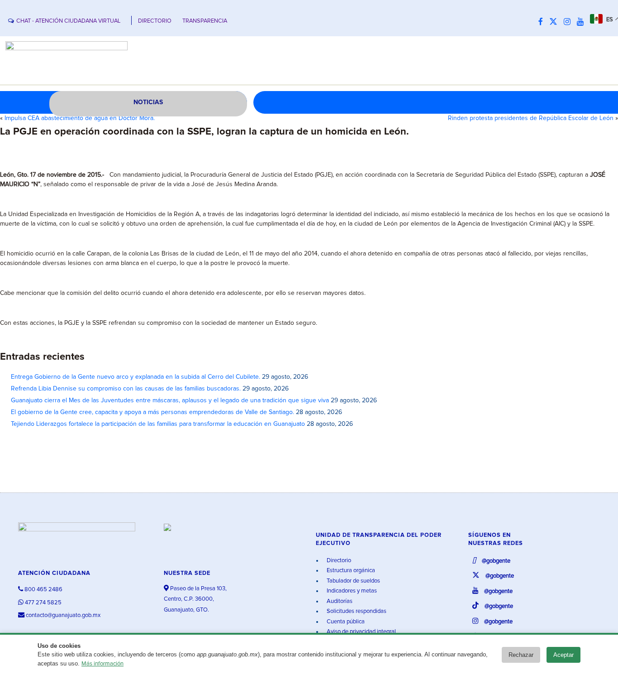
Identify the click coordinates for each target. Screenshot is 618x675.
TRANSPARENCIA (204, 21)
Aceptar (563, 654)
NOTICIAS (148, 102)
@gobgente (495, 561)
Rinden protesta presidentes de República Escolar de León (530, 118)
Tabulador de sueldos (352, 581)
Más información (102, 664)
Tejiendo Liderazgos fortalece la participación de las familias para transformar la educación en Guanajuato (158, 424)
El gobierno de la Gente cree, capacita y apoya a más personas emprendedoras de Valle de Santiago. (152, 412)
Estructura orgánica (350, 571)
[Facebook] (542, 22)
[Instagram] (569, 22)
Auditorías (338, 601)
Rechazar (521, 654)
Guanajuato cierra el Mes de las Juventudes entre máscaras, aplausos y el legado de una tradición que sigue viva (170, 400)
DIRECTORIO (154, 21)
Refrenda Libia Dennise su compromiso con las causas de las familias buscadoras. (126, 389)
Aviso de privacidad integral (360, 632)
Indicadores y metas (351, 591)
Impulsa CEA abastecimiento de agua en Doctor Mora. (80, 118)
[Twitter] (555, 22)
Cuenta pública (345, 622)
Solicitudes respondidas (355, 611)
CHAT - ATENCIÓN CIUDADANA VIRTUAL (68, 21)
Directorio (338, 561)
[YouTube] (582, 22)
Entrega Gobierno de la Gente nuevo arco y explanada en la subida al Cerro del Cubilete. (135, 377)
